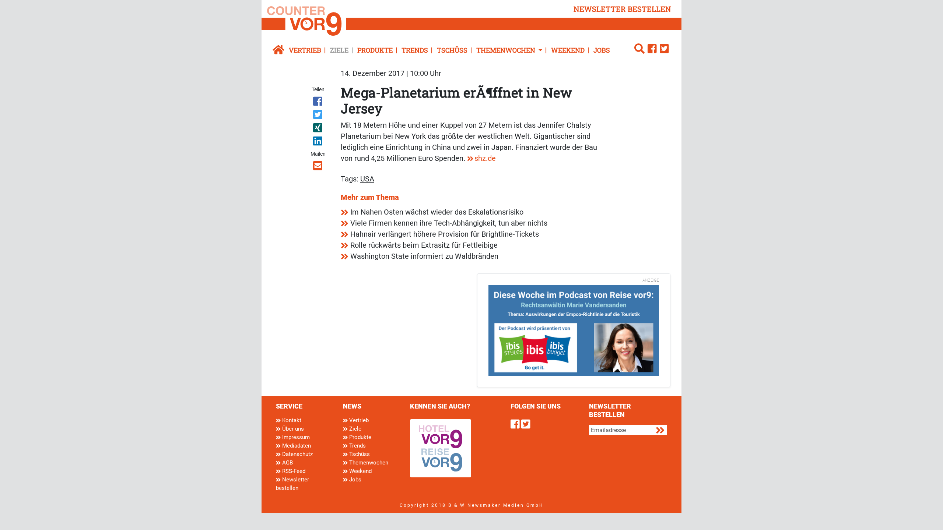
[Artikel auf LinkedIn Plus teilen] (318, 142)
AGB (287, 462)
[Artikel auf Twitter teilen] (318, 116)
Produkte (375, 50)
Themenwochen (368, 462)
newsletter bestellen (622, 9)
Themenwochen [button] (506, 50)
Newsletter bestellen (292, 483)
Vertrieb (305, 50)
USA (367, 178)
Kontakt (291, 420)
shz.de (485, 158)
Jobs (601, 50)
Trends (415, 50)
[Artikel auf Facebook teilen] (318, 102)
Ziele (339, 50)
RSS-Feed (293, 471)
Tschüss (452, 50)
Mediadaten (296, 445)
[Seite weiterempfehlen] (318, 167)
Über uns (292, 428)
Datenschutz (297, 454)
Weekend (568, 50)
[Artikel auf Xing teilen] (318, 129)
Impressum (295, 437)
